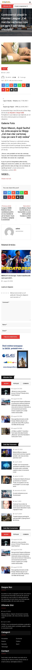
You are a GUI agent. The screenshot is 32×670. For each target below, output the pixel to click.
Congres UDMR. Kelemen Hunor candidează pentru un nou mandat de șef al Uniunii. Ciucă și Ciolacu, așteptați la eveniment (7, 214)
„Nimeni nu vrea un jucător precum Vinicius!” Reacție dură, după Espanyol (20, 393)
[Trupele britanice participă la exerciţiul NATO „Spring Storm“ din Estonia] (6, 517)
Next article (26, 206)
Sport (4, 68)
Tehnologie (4, 647)
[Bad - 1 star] (1, 292)
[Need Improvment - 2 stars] (3, 292)
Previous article (6, 206)
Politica (18, 641)
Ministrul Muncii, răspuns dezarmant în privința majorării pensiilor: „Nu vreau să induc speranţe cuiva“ (15, 615)
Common (26, 383)
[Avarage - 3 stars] (5, 292)
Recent (6, 383)
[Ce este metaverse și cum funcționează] (6, 494)
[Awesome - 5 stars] (8, 292)
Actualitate (4, 638)
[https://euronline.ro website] (13, 77)
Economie (19, 638)
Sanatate (4, 644)
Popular (16, 383)
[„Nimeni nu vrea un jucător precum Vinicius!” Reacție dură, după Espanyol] (5, 391)
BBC (15, 170)
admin (18, 229)
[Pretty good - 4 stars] (6, 292)
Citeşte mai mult (6, 178)
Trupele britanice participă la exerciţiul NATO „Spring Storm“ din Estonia (21, 518)
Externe (3, 641)
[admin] (15, 77)
